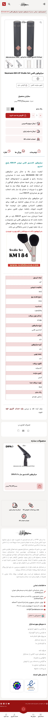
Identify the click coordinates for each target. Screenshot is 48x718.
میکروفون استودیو (24, 12)
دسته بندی (41, 716)
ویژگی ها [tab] (18, 152)
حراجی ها (33, 716)
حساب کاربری (14, 716)
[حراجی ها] (33, 715)
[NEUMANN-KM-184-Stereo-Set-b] (24, 39)
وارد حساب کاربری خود (14, 408)
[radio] (12, 109)
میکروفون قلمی (14, 12)
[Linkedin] (3, 703)
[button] (28, 430)
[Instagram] (6, 703)
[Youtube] (8, 703)
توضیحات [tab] (33, 152)
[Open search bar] (9, 4)
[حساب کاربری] (14, 715)
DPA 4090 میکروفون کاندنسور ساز (24, 474)
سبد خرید (6, 716)
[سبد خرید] (6, 715)
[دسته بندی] (41, 715)
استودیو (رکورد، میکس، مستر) (38, 12)
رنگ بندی (39, 109)
